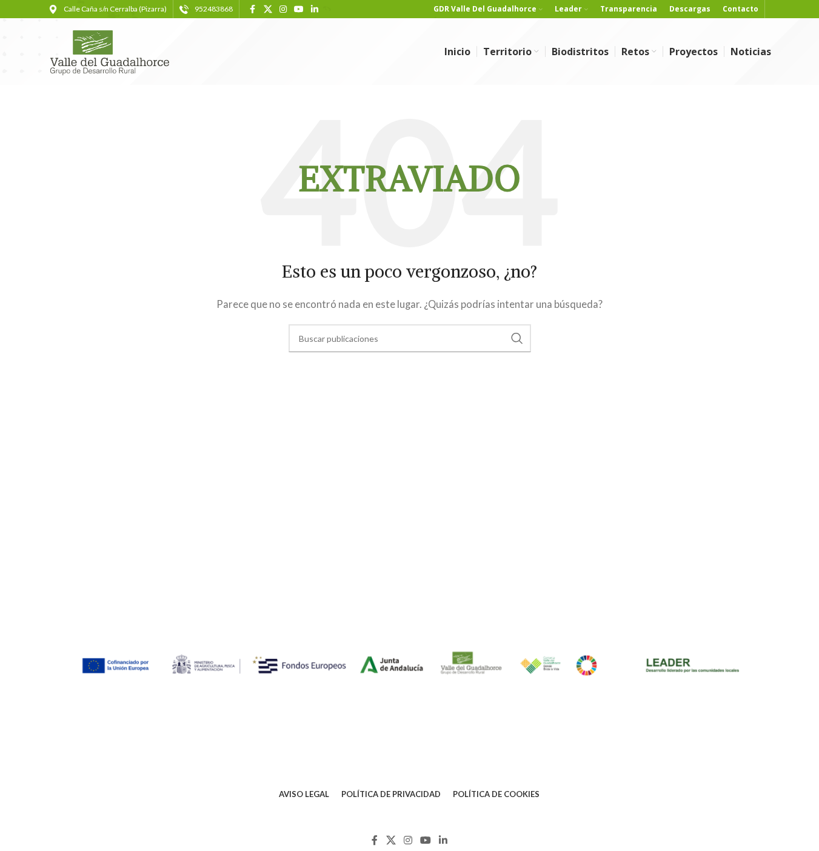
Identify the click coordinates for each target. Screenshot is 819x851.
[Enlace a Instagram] (283, 9)
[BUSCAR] (517, 338)
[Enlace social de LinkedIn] (314, 9)
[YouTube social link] (298, 9)
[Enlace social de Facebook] (253, 9)
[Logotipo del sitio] (115, 50)
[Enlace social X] (268, 9)
